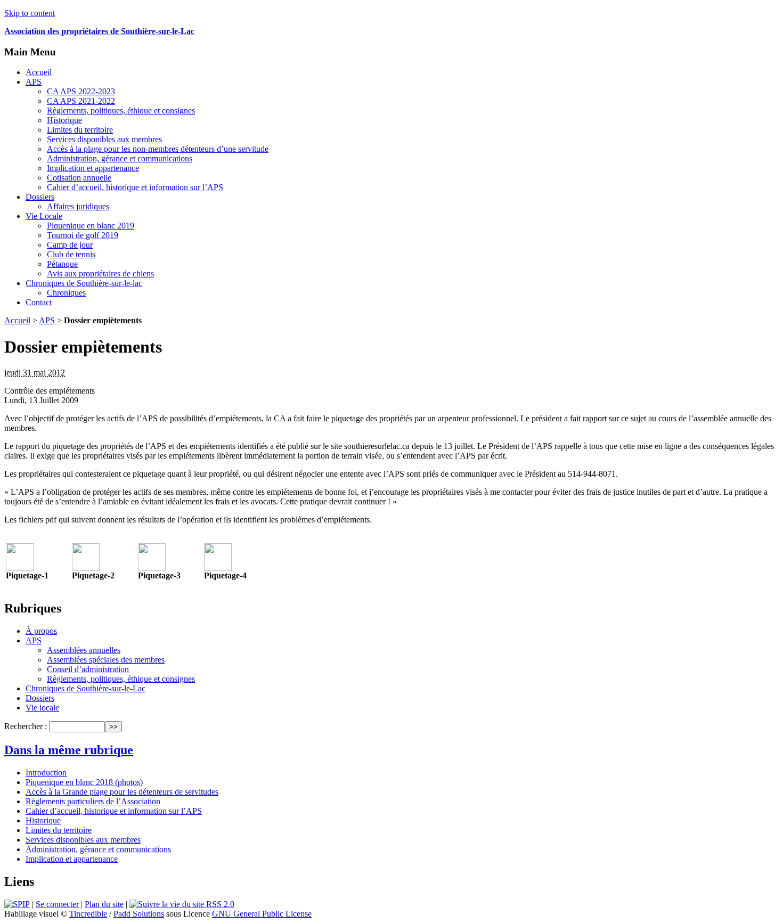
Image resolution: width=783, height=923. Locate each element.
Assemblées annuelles (83, 650)
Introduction (46, 772)
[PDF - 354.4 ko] (20, 568)
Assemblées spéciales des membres (106, 659)
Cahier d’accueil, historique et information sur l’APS (135, 187)
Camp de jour (70, 244)
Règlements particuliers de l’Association (93, 801)
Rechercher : (25, 726)
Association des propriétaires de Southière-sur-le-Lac (99, 31)
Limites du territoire (80, 129)
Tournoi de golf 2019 (82, 235)
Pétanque (62, 263)
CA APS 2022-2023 (81, 91)
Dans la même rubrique (68, 750)
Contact (39, 302)
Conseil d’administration (88, 669)
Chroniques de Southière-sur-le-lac (84, 283)
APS (34, 81)
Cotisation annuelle (79, 177)
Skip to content (29, 13)
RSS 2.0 (219, 904)
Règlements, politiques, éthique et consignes (121, 110)
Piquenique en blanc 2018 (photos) (84, 782)
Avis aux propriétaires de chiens (100, 273)
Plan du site (104, 904)
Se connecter (57, 904)
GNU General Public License (262, 913)
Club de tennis (71, 254)
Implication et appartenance (93, 168)
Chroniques (66, 292)
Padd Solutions (138, 913)
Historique (64, 120)
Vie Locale (44, 215)
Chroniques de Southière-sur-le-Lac (85, 688)
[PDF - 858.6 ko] (152, 568)
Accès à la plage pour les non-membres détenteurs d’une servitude (157, 148)
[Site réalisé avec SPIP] (17, 904)
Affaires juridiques (78, 206)
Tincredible (88, 913)
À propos (41, 630)
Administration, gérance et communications (119, 158)
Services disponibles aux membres (104, 139)
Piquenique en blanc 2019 (90, 225)
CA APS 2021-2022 (81, 100)
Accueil (39, 72)
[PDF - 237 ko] (218, 568)
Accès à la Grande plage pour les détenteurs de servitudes (122, 791)
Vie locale (42, 707)
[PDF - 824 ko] (86, 568)
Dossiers (40, 196)
